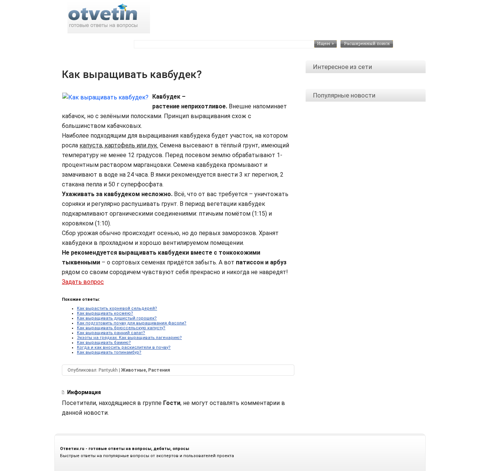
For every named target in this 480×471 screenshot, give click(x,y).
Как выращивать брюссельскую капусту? (121, 328)
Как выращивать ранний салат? (111, 332)
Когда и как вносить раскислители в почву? (124, 347)
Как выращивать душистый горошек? (117, 318)
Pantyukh (108, 370)
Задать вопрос (83, 281)
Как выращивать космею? (105, 313)
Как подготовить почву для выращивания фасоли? (131, 323)
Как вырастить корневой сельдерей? (117, 308)
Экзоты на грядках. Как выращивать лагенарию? (129, 337)
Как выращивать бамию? (104, 342)
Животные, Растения (145, 370)
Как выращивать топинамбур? (109, 352)
